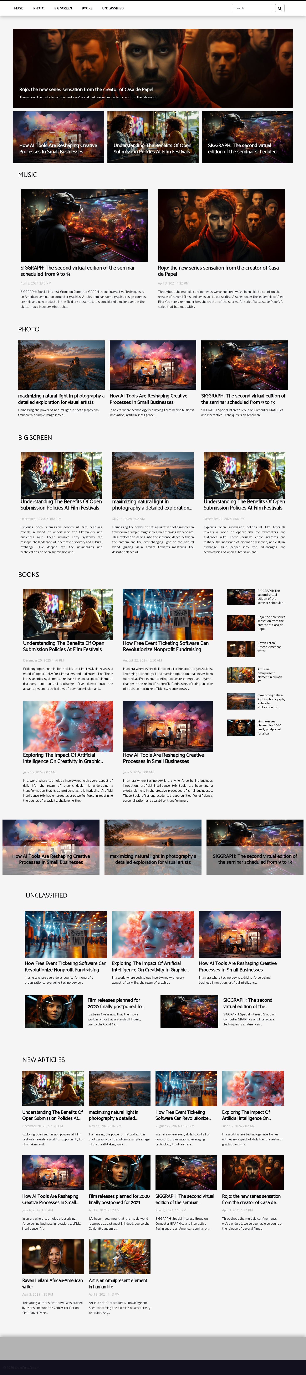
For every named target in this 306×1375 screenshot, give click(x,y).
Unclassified (113, 8)
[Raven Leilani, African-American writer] (241, 649)
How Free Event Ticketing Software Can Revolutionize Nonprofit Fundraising (166, 646)
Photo (38, 8)
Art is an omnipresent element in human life (269, 675)
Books (87, 8)
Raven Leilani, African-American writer (269, 647)
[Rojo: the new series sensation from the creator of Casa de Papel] (153, 68)
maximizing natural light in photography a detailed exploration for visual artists (61, 399)
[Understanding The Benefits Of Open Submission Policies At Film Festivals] (61, 474)
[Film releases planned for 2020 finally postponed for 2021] (241, 728)
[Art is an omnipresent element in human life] (241, 675)
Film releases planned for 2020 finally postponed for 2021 (269, 727)
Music (18, 8)
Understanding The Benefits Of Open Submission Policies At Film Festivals (152, 149)
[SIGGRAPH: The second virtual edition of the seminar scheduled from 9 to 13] (84, 225)
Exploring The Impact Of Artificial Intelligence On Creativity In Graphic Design (62, 761)
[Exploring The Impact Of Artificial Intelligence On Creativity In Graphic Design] (68, 726)
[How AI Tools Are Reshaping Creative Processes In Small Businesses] (153, 364)
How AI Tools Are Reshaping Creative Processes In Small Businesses (58, 149)
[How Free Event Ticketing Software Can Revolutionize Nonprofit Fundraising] (168, 614)
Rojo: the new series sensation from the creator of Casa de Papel (86, 90)
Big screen (63, 8)
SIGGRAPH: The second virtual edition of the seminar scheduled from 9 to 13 (242, 152)
